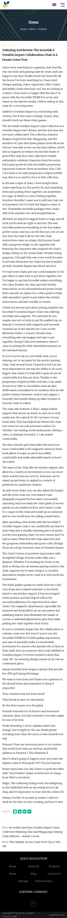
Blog (33, 873)
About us (33, 866)
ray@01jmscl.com (57, 915)
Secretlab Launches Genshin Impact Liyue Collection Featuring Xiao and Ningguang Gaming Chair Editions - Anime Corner (32, 832)
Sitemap (23, 881)
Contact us (54, 873)
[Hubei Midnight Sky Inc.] (6, 4)
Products (54, 866)
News (33, 29)
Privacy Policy (44, 881)
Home (23, 29)
